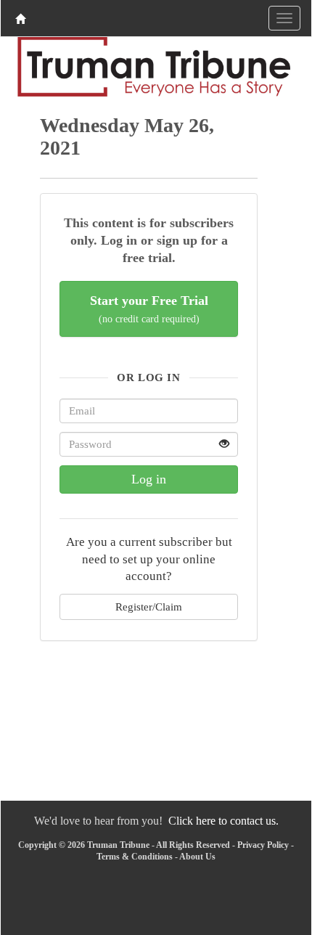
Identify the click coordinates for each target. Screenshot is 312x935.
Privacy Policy (263, 845)
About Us (197, 857)
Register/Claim (148, 606)
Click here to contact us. (223, 820)
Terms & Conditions (135, 857)
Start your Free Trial (149, 308)
